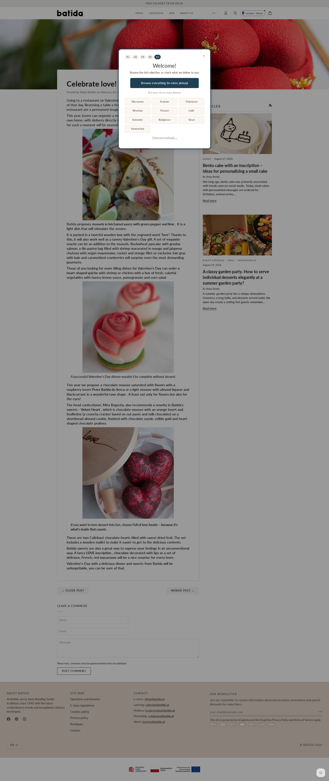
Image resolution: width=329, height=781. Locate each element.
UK (135, 57)
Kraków (164, 101)
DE (150, 57)
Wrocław (138, 110)
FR (142, 57)
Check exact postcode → (164, 137)
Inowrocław (137, 128)
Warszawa (138, 101)
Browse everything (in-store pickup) (164, 83)
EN (157, 57)
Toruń (191, 119)
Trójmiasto (191, 101)
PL (128, 57)
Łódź (191, 110)
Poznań (164, 110)
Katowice (137, 119)
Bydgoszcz (164, 119)
